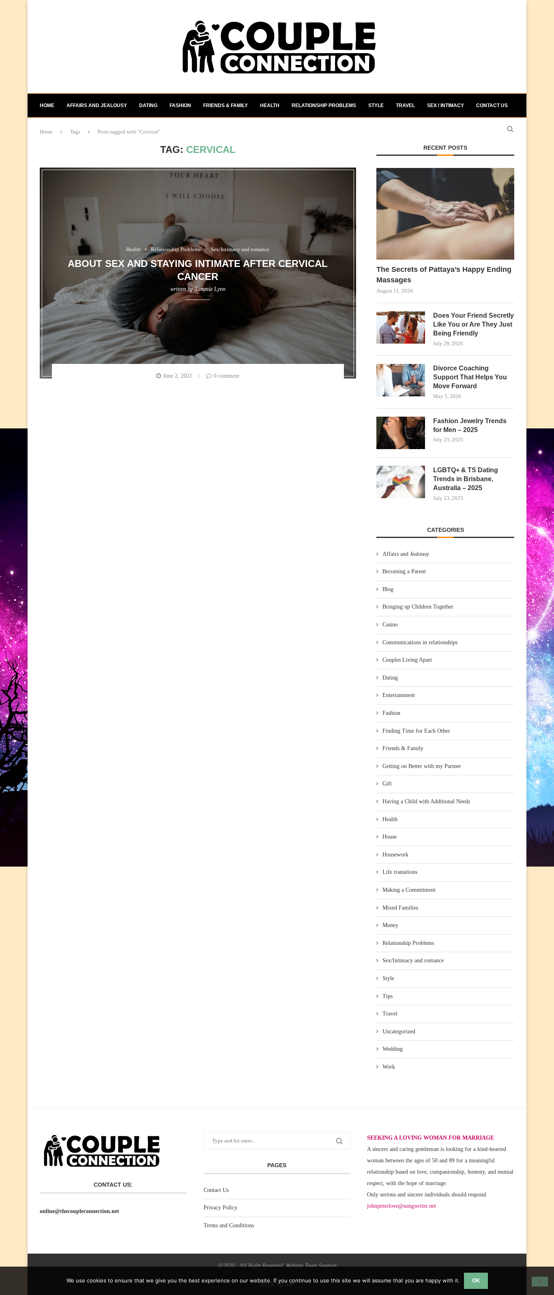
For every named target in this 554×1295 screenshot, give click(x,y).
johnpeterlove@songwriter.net (401, 1206)
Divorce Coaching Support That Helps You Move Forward (470, 377)
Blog (387, 589)
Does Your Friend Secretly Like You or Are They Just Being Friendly (473, 324)
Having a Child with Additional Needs (426, 801)
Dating (148, 105)
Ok (476, 1281)
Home (47, 105)
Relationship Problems (324, 105)
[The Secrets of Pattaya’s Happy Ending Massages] (445, 214)
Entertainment (398, 695)
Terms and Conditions (229, 1225)
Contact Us (216, 1190)
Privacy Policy (220, 1208)
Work (388, 1067)
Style (376, 105)
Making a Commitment (409, 890)
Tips (387, 996)
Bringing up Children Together (417, 607)
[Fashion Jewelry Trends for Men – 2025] (400, 433)
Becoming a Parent (404, 571)
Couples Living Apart (407, 660)
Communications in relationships (419, 642)
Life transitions (399, 872)
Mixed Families (400, 908)
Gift (387, 784)
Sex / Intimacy (445, 105)
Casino (390, 625)
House (389, 837)
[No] (540, 1281)
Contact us (492, 105)
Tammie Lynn (210, 289)
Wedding (392, 1049)
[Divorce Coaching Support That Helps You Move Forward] (400, 380)
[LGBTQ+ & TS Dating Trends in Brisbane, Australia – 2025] (400, 482)
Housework (395, 855)
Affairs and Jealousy (97, 105)
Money (390, 925)
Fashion (180, 105)
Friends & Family (225, 105)
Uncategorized (398, 1031)
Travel (405, 105)
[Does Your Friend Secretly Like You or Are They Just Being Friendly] (400, 327)
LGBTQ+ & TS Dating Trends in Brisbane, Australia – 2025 (465, 479)
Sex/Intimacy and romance (413, 960)
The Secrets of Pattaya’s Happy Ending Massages (443, 274)
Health (269, 105)
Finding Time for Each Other (416, 731)
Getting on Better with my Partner (421, 766)
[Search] (510, 129)
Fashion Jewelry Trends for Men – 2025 (470, 425)
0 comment (226, 376)
